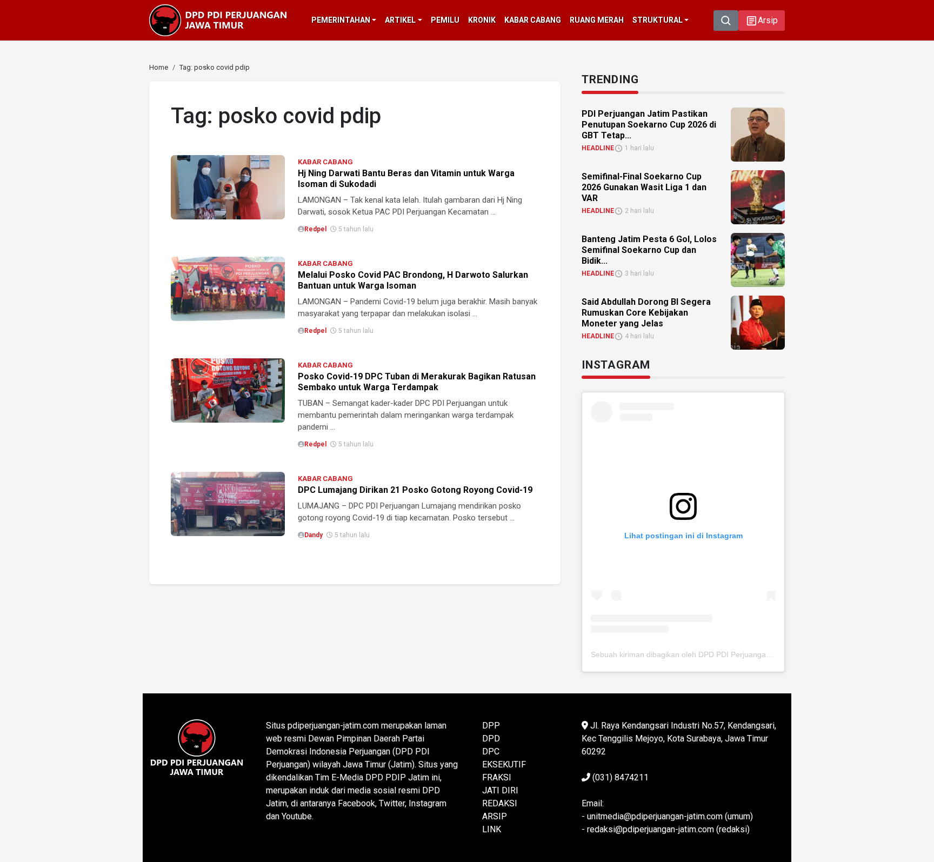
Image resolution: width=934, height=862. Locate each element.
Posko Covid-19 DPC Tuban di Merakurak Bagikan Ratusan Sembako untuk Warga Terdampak (417, 381)
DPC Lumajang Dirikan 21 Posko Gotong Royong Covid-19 (415, 490)
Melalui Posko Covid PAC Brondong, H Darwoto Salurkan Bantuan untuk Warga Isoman (413, 280)
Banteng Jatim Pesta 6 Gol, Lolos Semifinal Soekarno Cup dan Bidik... (649, 250)
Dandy (313, 535)
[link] (228, 186)
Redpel (315, 229)
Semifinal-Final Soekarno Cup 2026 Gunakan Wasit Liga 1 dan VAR (644, 187)
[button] (761, 20)
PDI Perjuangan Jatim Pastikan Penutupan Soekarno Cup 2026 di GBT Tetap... (649, 125)
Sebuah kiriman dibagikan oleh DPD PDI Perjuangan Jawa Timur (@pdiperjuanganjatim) (741, 654)
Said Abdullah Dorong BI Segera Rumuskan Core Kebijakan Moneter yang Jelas (646, 313)
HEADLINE (598, 148)
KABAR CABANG (325, 162)
